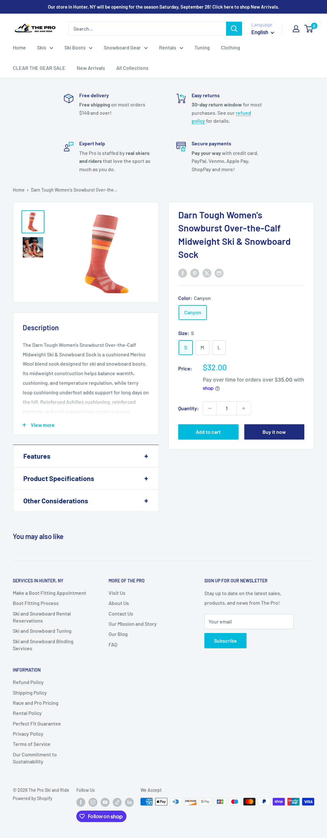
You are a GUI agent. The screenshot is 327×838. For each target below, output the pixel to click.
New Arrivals (91, 68)
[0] (309, 29)
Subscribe (225, 641)
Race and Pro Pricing (35, 703)
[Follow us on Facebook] (80, 802)
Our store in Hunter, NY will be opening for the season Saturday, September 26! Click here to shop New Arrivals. (163, 7)
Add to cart (208, 432)
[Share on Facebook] (182, 273)
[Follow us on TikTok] (117, 802)
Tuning (202, 47)
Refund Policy (28, 682)
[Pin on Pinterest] (194, 273)
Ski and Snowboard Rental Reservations (42, 616)
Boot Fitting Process (36, 603)
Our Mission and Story (133, 624)
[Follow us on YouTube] (105, 802)
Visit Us (117, 593)
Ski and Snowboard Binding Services (43, 644)
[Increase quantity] (243, 408)
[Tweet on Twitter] (206, 273)
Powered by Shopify (32, 798)
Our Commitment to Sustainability (35, 757)
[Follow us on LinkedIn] (129, 802)
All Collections (132, 68)
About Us (119, 603)
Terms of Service (31, 744)
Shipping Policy (30, 692)
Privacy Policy (28, 734)
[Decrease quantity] (210, 408)
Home (19, 47)
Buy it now (274, 432)
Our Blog (118, 634)
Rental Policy (27, 713)
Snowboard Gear (122, 47)
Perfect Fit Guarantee (37, 723)
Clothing (230, 47)
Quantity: (188, 408)
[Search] (234, 29)
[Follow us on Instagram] (92, 802)
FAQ (113, 644)
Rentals (167, 47)
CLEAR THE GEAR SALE (39, 68)
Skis (41, 47)
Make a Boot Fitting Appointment (49, 593)
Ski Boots (75, 47)
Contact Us (121, 613)
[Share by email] (219, 273)
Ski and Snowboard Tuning (42, 631)
